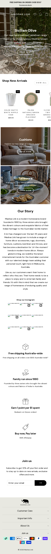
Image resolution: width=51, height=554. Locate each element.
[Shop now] (25, 185)
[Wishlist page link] (35, 14)
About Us (24, 525)
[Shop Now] (25, 146)
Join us (25, 533)
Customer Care (24, 511)
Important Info (25, 518)
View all (41, 83)
